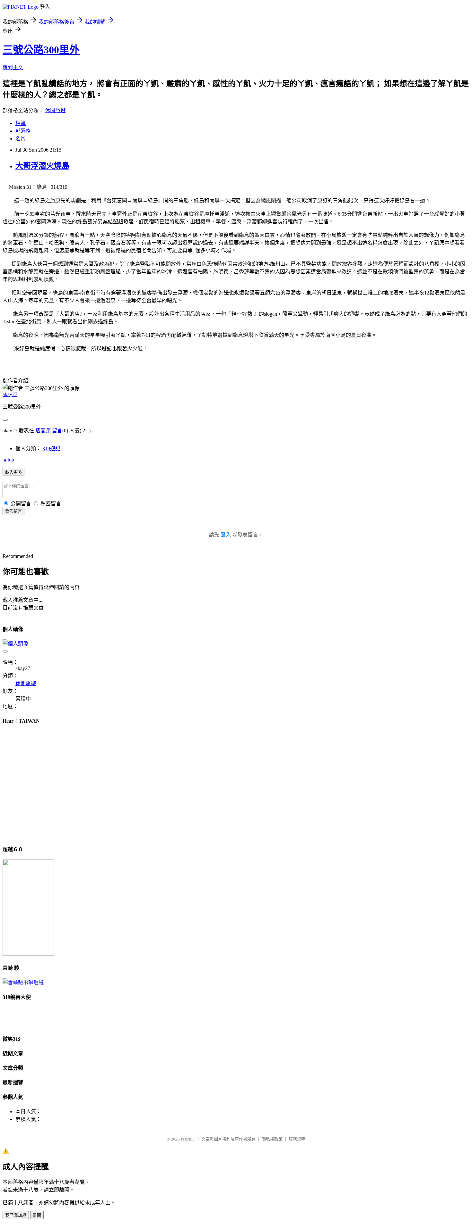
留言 (57, 430)
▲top (8, 459)
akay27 (10, 394)
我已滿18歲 (15, 1215)
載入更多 (13, 472)
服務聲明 (297, 1139)
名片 (20, 138)
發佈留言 (13, 511)
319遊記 (51, 448)
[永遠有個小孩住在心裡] (23, 982)
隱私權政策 (272, 1139)
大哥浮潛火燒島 (42, 166)
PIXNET (188, 1139)
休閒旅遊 (55, 110)
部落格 (23, 131)
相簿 (20, 123)
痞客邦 (43, 430)
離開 (37, 1215)
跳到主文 (13, 67)
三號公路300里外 (41, 49)
